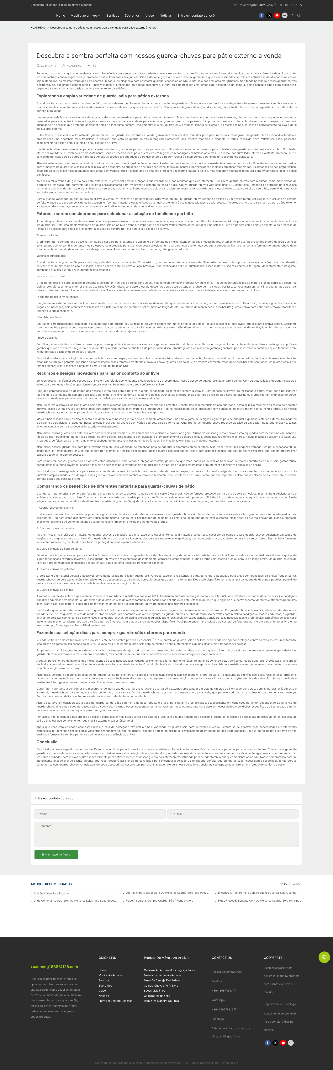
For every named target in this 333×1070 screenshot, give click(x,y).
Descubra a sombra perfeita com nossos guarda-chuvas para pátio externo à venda (103, 27)
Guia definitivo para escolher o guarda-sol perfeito (54, 893)
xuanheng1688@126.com (256, 5)
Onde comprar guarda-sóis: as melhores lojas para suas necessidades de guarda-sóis (76, 900)
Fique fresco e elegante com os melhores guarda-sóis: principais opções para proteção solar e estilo (260, 900)
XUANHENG (38, 27)
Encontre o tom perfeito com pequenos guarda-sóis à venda (257, 892)
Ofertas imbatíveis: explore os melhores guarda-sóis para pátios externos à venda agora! (168, 892)
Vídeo (284, 883)
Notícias (296, 883)
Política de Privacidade (205, 1062)
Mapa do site (229, 1062)
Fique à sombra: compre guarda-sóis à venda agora (159, 900)
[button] (214, 15)
